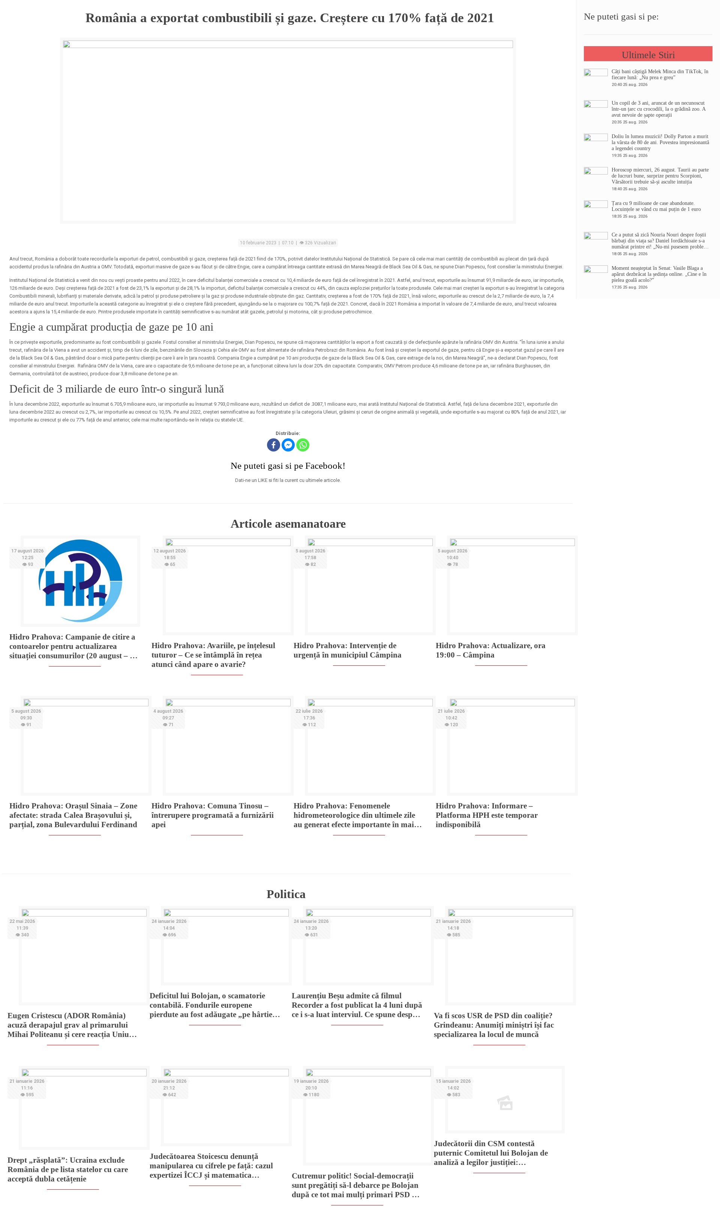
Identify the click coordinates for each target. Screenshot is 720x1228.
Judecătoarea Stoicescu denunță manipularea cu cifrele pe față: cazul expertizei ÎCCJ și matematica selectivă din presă (211, 1166)
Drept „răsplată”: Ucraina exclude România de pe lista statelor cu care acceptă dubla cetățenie (68, 1169)
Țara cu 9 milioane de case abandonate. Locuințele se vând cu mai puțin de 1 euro (656, 206)
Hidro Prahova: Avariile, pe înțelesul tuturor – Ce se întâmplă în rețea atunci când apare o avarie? (213, 655)
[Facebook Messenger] (288, 444)
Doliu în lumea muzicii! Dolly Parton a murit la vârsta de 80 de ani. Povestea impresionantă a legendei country (660, 142)
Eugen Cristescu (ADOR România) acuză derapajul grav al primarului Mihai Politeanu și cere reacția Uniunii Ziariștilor (73, 1025)
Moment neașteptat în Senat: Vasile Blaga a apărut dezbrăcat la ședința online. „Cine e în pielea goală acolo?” (659, 274)
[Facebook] (273, 444)
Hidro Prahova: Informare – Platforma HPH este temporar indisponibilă (487, 815)
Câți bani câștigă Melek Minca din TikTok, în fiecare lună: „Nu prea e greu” (660, 74)
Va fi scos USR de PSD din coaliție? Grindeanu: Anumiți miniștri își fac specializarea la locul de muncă (494, 1025)
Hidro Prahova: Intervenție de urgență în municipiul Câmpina (348, 650)
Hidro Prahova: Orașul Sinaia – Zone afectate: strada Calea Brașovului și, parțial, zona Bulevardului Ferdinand (73, 815)
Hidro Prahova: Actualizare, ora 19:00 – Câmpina (491, 650)
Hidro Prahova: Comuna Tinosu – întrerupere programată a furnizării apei (213, 815)
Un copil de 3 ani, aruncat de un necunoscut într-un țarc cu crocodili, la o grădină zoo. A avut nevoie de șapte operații (658, 109)
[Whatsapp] (302, 444)
